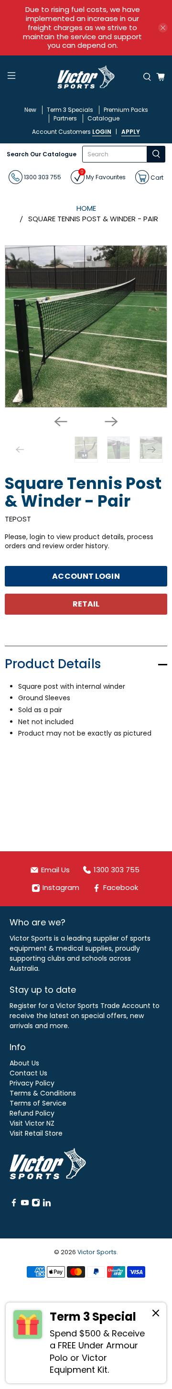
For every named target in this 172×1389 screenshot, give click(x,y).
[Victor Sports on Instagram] (36, 1204)
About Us (24, 1063)
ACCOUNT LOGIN (85, 576)
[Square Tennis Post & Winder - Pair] (86, 326)
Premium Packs (126, 110)
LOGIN (101, 132)
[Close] (155, 1314)
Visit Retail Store (36, 1133)
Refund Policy (32, 1113)
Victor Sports (97, 1252)
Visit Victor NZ (32, 1123)
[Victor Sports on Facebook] (14, 1204)
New (30, 110)
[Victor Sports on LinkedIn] (47, 1204)
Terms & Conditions (43, 1093)
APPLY (130, 132)
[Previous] (61, 421)
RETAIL (86, 603)
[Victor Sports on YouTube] (25, 1204)
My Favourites (103, 175)
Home (86, 208)
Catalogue (103, 118)
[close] (163, 28)
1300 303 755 (41, 177)
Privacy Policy (32, 1083)
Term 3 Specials (70, 110)
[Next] (111, 421)
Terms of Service (38, 1103)
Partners (65, 118)
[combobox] (115, 154)
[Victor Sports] (86, 77)
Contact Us (28, 1073)
